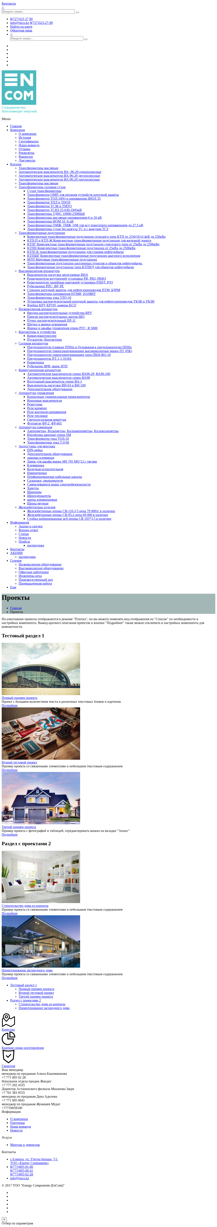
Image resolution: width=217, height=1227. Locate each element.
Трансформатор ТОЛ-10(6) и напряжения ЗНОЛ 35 (64, 198)
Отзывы (24, 149)
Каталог (16, 164)
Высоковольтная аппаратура (39, 271)
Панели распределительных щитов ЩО (56, 316)
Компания (17, 130)
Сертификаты (29, 141)
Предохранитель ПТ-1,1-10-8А (49, 358)
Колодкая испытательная (45, 469)
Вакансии (26, 156)
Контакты (9, 3)
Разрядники (35, 362)
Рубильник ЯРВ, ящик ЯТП (47, 366)
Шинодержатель (39, 496)
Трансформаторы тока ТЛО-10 (49, 297)
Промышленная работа (35, 583)
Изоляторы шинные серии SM (49, 435)
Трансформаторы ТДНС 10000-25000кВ (56, 214)
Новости (25, 537)
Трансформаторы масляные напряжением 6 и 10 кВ (64, 217)
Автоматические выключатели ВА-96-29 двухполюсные (59, 175)
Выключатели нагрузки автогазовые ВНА (57, 275)
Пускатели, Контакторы (44, 339)
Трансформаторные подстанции (42, 233)
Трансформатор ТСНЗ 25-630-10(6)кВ (54, 210)
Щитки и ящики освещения (47, 324)
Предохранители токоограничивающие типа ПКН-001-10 (69, 355)
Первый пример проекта (19, 698)
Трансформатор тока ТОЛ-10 (48, 438)
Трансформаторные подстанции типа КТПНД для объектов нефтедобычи (80, 267)
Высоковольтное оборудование (41, 568)
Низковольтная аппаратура (38, 309)
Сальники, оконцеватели (45, 480)
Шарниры (34, 492)
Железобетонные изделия (37, 507)
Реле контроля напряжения (46, 412)
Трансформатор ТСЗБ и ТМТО (49, 206)
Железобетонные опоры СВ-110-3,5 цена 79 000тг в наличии (71, 511)
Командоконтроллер (41, 336)
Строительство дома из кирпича (25, 905)
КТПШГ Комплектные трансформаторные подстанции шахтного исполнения (83, 255)
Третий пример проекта (19, 827)
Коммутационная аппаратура (40, 370)
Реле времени (37, 408)
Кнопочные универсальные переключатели (58, 396)
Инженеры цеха (30, 576)
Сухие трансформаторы (44, 191)
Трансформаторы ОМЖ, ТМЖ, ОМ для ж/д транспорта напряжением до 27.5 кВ (85, 225)
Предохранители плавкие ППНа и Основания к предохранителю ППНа (79, 347)
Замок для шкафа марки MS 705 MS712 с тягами (62, 461)
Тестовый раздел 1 (23, 985)
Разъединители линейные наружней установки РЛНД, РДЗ (70, 282)
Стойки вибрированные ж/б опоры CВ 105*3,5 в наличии (69, 518)
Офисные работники (34, 572)
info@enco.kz (19, 1178)
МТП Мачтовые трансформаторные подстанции (62, 259)
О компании (27, 134)
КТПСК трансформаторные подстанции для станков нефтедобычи (75, 252)
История (25, 137)
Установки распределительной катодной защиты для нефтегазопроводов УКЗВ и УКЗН (90, 301)
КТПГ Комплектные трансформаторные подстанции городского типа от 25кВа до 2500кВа (93, 244)
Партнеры (17, 1123)
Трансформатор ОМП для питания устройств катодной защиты (73, 194)
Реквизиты (26, 153)
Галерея (15, 560)
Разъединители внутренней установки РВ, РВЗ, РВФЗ (66, 278)
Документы (27, 160)
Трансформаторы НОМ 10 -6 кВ (50, 221)
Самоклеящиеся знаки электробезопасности (59, 484)
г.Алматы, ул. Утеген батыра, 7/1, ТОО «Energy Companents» (34, 1161)
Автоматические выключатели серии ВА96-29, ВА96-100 (68, 374)
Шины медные (38, 503)
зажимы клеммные (40, 457)
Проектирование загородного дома (27, 970)
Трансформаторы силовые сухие (42, 187)
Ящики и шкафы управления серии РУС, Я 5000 (62, 328)
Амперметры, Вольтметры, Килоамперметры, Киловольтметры (73, 431)
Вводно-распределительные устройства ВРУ (59, 313)
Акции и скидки (31, 526)
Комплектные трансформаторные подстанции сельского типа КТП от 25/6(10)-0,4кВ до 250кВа (96, 236)
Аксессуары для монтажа (37, 446)
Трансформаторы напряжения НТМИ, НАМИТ (61, 294)
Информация (19, 522)
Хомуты (33, 488)
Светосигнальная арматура (46, 419)
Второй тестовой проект (19, 762)
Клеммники (35, 465)
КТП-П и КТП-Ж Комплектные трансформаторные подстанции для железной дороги (89, 240)
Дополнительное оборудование (49, 389)
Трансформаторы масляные (38, 168)
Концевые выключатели (44, 400)
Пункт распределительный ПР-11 (51, 320)
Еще (13, 587)
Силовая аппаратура (33, 343)
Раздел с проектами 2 (25, 1000)
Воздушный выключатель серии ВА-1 (54, 381)
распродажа (35, 545)
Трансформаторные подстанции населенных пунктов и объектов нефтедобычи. (85, 263)
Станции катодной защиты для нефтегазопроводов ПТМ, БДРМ (73, 290)
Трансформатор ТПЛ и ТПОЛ (48, 202)
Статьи (24, 534)
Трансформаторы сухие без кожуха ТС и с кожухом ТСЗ (67, 229)
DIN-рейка (35, 450)
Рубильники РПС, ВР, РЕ (45, 286)
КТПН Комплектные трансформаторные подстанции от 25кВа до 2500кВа (81, 248)
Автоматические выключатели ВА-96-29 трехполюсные (59, 179)
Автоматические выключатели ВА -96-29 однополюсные (60, 172)
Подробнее (10, 705)
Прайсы (24, 541)
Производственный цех (36, 579)
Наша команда (29, 145)
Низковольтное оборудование (40, 564)
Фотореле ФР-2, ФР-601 (44, 423)
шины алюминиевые (42, 499)
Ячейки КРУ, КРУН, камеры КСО (51, 305)
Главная (16, 126)
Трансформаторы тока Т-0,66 (48, 442)
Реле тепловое (37, 416)
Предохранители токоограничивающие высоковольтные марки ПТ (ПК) (79, 351)
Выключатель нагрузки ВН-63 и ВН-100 (56, 385)
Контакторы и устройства (37, 332)
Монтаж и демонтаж (25, 1145)
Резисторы (34, 404)
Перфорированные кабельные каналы (54, 477)
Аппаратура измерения (35, 427)
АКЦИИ (16, 553)
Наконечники (37, 473)
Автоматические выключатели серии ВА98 (58, 377)
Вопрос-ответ (28, 530)
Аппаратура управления (36, 393)
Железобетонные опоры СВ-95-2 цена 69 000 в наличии (67, 515)
